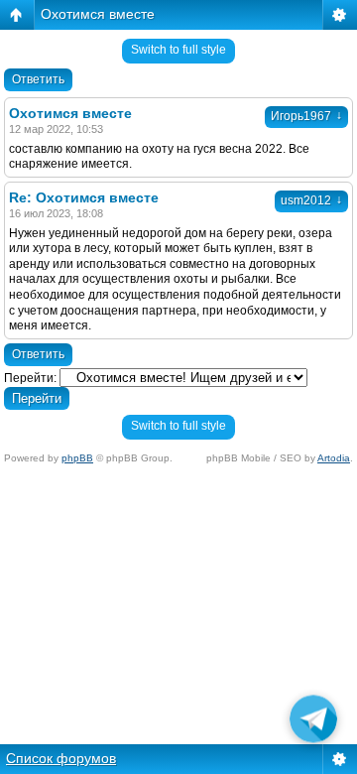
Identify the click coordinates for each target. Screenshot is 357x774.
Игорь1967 (306, 116)
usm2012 (311, 200)
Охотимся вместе (98, 14)
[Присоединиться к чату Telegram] (313, 722)
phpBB (77, 457)
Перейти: (30, 378)
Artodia (333, 457)
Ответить (38, 79)
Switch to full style (178, 50)
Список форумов (61, 758)
